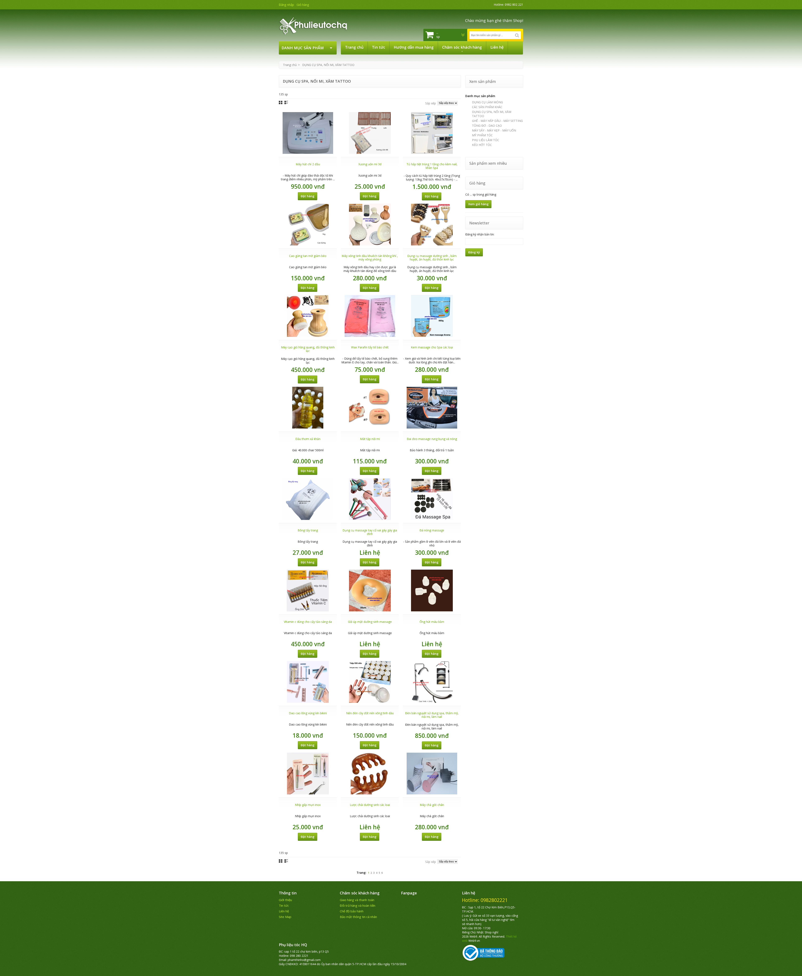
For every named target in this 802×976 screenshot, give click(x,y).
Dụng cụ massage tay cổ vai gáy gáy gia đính (370, 532)
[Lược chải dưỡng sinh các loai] (370, 773)
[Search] (517, 35)
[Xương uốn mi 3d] (370, 133)
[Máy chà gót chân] (432, 773)
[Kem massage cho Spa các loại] (432, 316)
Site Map (285, 917)
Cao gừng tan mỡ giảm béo (307, 256)
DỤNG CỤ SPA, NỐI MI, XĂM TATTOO (328, 65)
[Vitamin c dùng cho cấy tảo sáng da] (308, 590)
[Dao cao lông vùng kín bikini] (308, 682)
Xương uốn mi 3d (369, 164)
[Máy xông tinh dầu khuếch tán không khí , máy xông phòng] (370, 224)
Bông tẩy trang (308, 530)
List (286, 102)
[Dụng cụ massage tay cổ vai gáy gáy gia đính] (370, 499)
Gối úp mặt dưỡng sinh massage (370, 622)
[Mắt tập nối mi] (370, 408)
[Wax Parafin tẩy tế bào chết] (370, 316)
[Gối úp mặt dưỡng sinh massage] (370, 590)
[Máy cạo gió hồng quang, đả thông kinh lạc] (308, 316)
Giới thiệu (285, 900)
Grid (280, 102)
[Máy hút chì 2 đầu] (308, 133)
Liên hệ (284, 911)
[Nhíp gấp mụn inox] (308, 773)
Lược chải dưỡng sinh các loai (370, 805)
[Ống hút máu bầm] (432, 590)
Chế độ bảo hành (351, 911)
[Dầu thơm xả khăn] (308, 408)
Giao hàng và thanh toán (357, 900)
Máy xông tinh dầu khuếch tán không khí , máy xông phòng (370, 257)
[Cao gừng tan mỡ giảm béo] (308, 224)
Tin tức (284, 905)
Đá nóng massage (432, 530)
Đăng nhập (286, 5)
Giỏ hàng (303, 5)
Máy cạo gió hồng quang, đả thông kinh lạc (308, 349)
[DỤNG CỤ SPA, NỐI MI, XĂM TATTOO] (316, 24)
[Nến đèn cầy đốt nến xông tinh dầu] (370, 682)
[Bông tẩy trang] (308, 499)
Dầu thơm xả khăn (307, 439)
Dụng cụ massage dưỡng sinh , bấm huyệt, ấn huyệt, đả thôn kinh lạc (432, 257)
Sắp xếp (430, 103)
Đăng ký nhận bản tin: (479, 234)
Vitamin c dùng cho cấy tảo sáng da (308, 622)
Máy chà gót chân (432, 805)
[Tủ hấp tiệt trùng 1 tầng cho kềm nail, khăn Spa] (432, 133)
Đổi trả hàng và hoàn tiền (357, 905)
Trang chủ (290, 65)
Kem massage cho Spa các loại (432, 347)
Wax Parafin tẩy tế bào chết (370, 347)
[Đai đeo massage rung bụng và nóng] (432, 408)
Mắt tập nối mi (370, 439)
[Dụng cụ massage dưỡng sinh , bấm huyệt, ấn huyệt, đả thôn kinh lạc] (432, 224)
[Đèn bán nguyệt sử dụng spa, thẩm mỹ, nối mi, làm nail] (432, 682)
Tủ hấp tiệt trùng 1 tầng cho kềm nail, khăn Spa (431, 165)
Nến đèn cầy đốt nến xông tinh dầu (370, 713)
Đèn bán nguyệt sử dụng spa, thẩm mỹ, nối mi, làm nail (432, 714)
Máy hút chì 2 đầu (308, 164)
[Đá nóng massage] (432, 499)
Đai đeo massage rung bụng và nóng (432, 439)
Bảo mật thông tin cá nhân (358, 917)
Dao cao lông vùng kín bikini (308, 713)
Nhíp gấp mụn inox (308, 805)
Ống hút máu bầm (432, 622)
